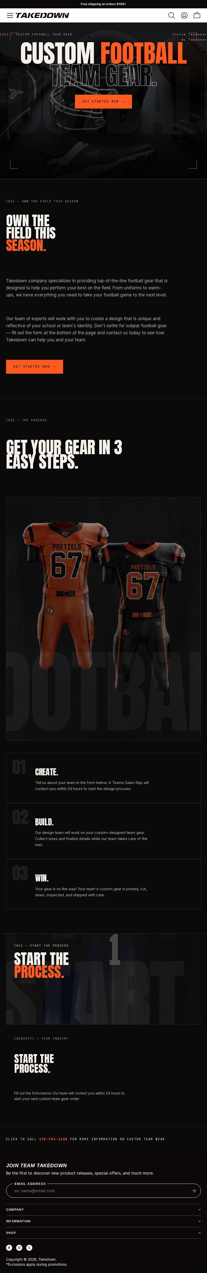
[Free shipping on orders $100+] (103, 4)
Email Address (30, 1184)
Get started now (103, 101)
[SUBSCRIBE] (194, 1191)
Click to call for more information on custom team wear (85, 1139)
